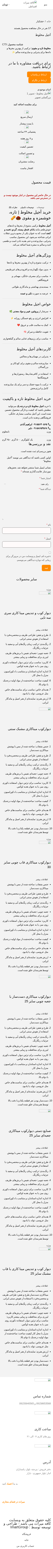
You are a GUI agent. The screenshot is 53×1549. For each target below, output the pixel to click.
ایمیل (47, 538)
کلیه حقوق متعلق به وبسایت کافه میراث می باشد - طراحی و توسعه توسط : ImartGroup (27, 1523)
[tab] (40, 207)
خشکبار (40, 21)
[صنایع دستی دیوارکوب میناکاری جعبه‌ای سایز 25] (45, 1115)
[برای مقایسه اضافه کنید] (47, 607)
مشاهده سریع (39, 607)
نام (49, 524)
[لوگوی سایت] (26, 4)
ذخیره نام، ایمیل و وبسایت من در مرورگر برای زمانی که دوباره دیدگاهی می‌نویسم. (28, 558)
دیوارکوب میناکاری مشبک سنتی (29, 729)
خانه (49, 21)
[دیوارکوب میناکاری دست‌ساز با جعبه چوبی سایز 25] (45, 981)
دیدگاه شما (45, 489)
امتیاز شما (45, 478)
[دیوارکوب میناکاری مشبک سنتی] (45, 713)
